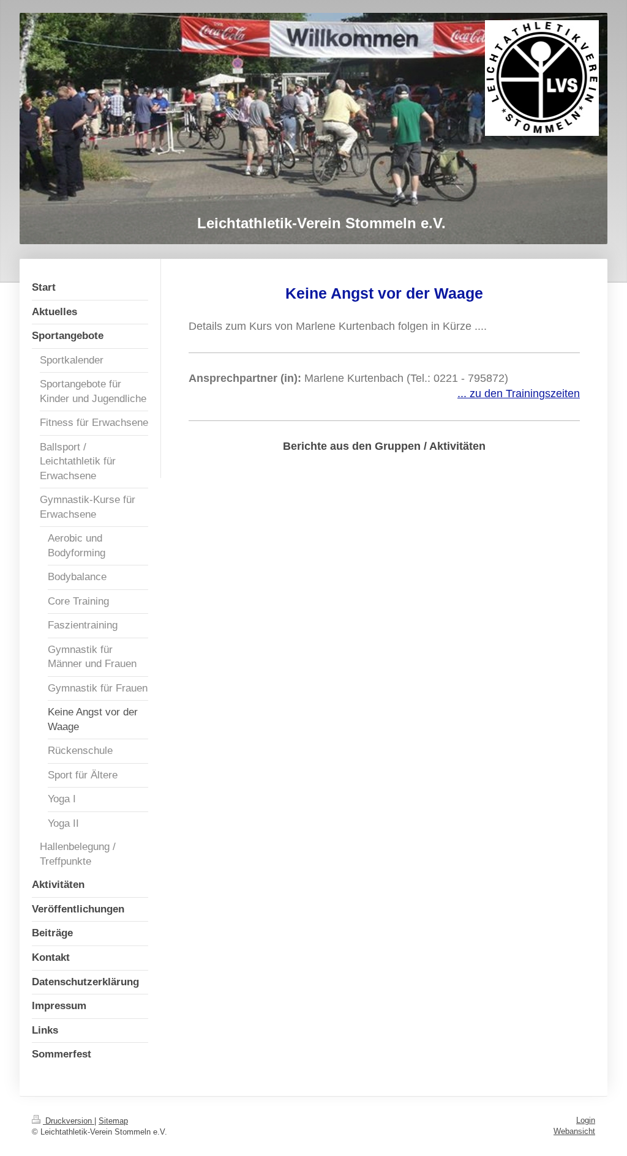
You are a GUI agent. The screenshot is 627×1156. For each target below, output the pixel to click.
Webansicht (574, 1131)
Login (585, 1120)
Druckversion (68, 1120)
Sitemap (113, 1120)
